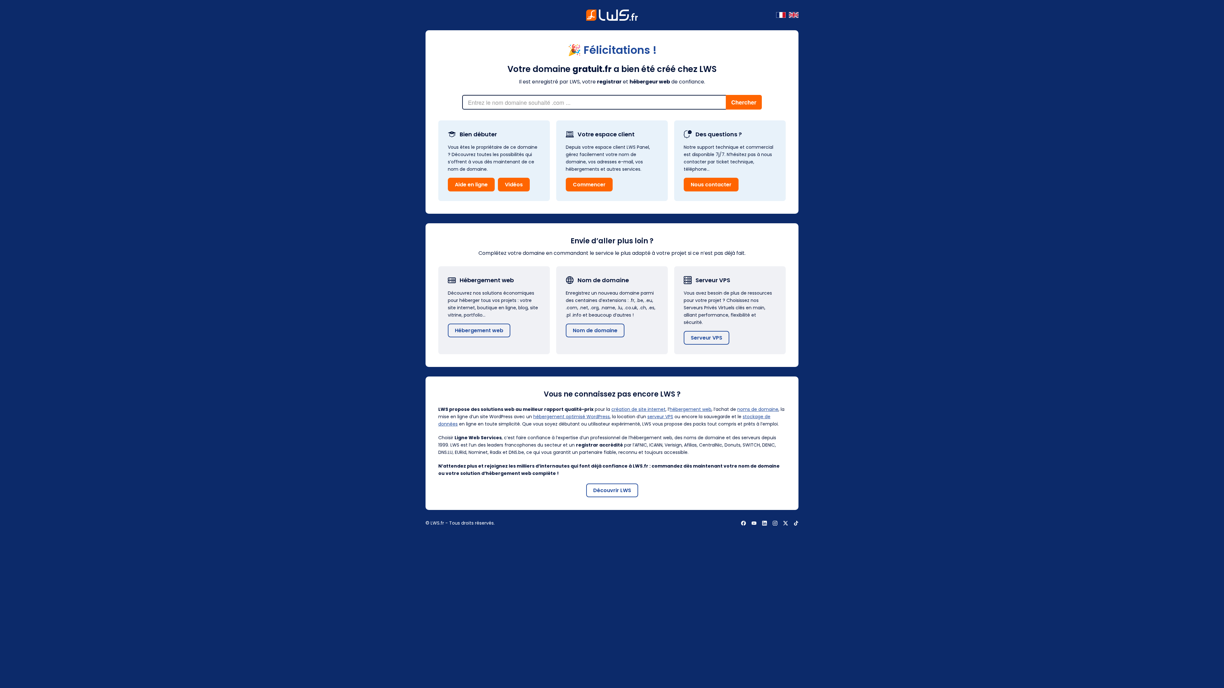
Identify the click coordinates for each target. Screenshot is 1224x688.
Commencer (589, 184)
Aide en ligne (471, 184)
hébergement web (690, 409)
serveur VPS (660, 416)
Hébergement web (479, 330)
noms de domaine (757, 409)
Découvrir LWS (612, 490)
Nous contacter (711, 184)
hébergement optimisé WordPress (571, 416)
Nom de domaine (595, 330)
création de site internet (638, 409)
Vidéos (514, 184)
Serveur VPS (706, 337)
